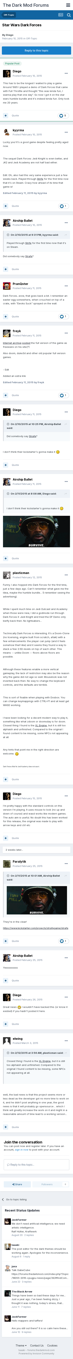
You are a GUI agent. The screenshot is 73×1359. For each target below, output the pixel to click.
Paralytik (19, 861)
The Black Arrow (22, 1291)
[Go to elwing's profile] (6, 1041)
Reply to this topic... (22, 1164)
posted (26, 342)
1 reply (26, 1256)
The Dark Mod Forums (26, 5)
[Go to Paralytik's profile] (6, 864)
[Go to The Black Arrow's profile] (7, 1293)
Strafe (28, 256)
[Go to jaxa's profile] (7, 1268)
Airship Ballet (23, 220)
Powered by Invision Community (36, 1353)
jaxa (14, 1266)
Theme (20, 1345)
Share (18, 1184)
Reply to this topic (36, 50)
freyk (17, 331)
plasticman (21, 573)
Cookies (52, 1345)
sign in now (21, 1149)
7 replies (26, 1306)
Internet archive (12, 342)
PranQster (20, 284)
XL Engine (41, 725)
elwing (17, 1039)
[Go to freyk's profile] (6, 333)
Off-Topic (31, 38)
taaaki (15, 1244)
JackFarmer (19, 1219)
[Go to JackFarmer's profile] (7, 1221)
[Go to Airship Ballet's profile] (6, 223)
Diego (9, 34)
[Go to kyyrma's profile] (6, 132)
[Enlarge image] (58, 451)
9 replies (26, 1332)
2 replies (29, 1235)
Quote (15, 115)
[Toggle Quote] (8, 234)
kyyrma (18, 130)
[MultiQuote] (5, 115)
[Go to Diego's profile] (6, 73)
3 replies (27, 1281)
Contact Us (37, 1345)
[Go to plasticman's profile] (6, 575)
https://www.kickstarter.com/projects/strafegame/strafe (35, 928)
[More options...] (66, 73)
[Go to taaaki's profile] (7, 1247)
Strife (40, 178)
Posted (27, 75)
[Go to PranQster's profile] (6, 286)
